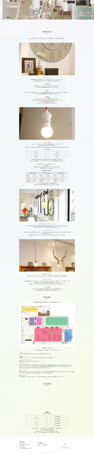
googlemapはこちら (65, 447)
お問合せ (65, 444)
